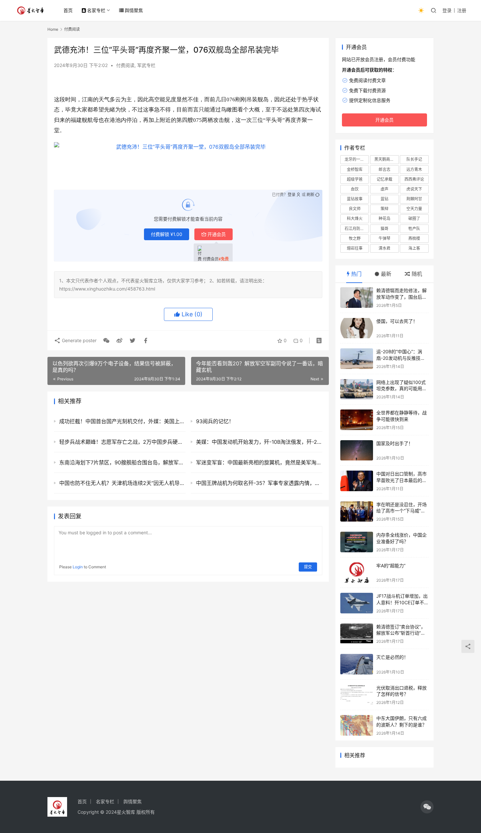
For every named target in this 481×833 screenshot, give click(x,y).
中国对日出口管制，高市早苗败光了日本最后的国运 (401, 480)
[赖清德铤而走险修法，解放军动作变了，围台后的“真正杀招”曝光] (356, 297)
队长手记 (414, 159)
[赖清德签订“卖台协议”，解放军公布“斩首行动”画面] (356, 634)
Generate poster (79, 340)
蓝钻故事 (355, 198)
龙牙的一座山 (356, 159)
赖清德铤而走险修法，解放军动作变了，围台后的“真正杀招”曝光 (401, 297)
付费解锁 (166, 234)
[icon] (427, 806)
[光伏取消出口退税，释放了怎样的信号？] (356, 695)
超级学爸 (355, 179)
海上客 (414, 248)
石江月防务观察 (357, 228)
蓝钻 (384, 198)
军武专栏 (146, 65)
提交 (308, 566)
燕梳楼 (414, 238)
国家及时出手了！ (394, 443)
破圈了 (414, 218)
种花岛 (384, 218)
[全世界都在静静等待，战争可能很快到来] (356, 419)
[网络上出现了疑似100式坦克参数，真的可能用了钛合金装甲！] (356, 389)
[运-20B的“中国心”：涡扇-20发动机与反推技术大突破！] (356, 358)
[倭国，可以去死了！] (356, 328)
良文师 (355, 208)
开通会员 (216, 234)
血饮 (355, 189)
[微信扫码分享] (106, 340)
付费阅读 (125, 65)
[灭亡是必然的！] (356, 664)
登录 (447, 10)
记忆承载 (384, 179)
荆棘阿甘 (414, 198)
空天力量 (414, 208)
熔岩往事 (355, 248)
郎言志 (384, 169)
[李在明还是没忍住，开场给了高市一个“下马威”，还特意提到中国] (356, 511)
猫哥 (384, 228)
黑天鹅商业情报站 (386, 159)
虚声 (384, 189)
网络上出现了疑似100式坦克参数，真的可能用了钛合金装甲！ (401, 388)
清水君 (384, 248)
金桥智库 (355, 169)
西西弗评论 (414, 179)
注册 (461, 10)
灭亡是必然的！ (392, 657)
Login (78, 566)
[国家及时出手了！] (356, 450)
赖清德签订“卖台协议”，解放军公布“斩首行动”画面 (400, 633)
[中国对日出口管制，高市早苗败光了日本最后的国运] (356, 481)
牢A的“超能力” (390, 565)
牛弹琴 (384, 238)
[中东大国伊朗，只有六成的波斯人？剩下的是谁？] (356, 725)
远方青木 (414, 169)
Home (52, 29)
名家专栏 (96, 10)
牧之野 (355, 238)
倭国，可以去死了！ (397, 321)
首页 (68, 10)
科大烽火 (355, 218)
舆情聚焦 (134, 10)
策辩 (384, 208)
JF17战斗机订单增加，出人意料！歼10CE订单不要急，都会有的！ (402, 602)
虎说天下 (414, 189)
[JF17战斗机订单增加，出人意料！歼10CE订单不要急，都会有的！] (356, 603)
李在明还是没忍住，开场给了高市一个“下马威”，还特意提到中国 (401, 511)
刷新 (310, 194)
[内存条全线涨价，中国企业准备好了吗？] (356, 542)
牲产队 (414, 228)
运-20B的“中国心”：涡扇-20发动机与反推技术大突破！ (400, 358)
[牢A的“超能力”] (356, 572)
